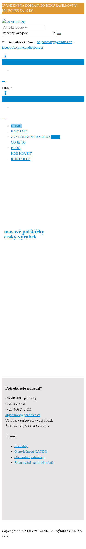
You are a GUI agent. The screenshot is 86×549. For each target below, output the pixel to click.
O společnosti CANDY (30, 451)
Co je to (18, 142)
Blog (15, 148)
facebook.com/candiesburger (22, 47)
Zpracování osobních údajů (34, 462)
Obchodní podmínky (29, 457)
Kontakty (20, 159)
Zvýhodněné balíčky (35, 137)
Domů (16, 126)
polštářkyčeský (24, 234)
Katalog (19, 131)
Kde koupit (21, 153)
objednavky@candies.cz (54, 42)
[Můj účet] (3, 80)
